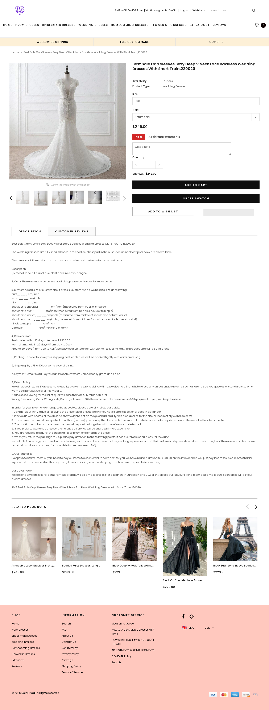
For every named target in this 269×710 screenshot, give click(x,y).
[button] (229, 211)
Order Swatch (196, 198)
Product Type (141, 86)
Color (135, 110)
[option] (53, 42)
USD (207, 628)
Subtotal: (138, 173)
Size (135, 94)
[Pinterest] (192, 616)
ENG (192, 628)
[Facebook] (183, 616)
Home (15, 52)
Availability (139, 81)
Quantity (138, 157)
